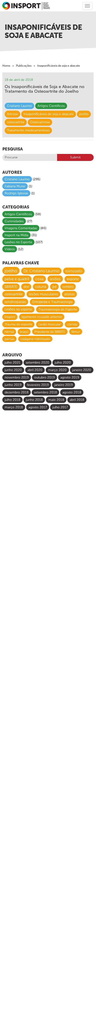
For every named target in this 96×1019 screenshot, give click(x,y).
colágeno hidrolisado (35, 339)
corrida (72, 324)
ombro (68, 287)
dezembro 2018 (16, 392)
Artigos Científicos (51, 106)
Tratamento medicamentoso (28, 130)
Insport (10, 317)
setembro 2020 (37, 363)
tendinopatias (15, 302)
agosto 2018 (71, 392)
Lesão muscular (49, 324)
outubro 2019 (44, 377)
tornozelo (73, 271)
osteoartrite (15, 122)
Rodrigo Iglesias (16, 193)
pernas (9, 339)
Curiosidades (14, 221)
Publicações (23, 65)
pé (54, 287)
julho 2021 (12, 363)
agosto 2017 (37, 407)
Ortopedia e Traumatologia (52, 302)
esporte (73, 279)
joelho (84, 114)
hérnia (9, 332)
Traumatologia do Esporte (57, 309)
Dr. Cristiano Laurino (41, 271)
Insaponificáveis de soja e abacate (49, 114)
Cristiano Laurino (19, 106)
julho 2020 (63, 363)
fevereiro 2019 (38, 385)
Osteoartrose (40, 122)
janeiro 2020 (81, 370)
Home (6, 65)
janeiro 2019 (63, 385)
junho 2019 (13, 385)
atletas (69, 294)
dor (26, 287)
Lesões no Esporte (18, 242)
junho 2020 (13, 370)
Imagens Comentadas (21, 228)
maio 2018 (56, 400)
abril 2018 (77, 400)
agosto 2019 (69, 377)
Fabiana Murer (15, 186)
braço (24, 332)
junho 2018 (34, 400)
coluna (40, 287)
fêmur (76, 332)
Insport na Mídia (16, 235)
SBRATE (11, 287)
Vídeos (10, 249)
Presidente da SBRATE (49, 332)
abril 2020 (34, 370)
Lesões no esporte (18, 309)
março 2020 (57, 370)
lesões (55, 279)
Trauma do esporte (18, 324)
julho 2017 (60, 407)
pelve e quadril (17, 279)
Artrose (12, 114)
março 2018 (14, 407)
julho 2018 (12, 400)
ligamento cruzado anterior (41, 317)
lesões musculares (43, 294)
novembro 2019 (17, 377)
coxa (39, 279)
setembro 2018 (45, 392)
